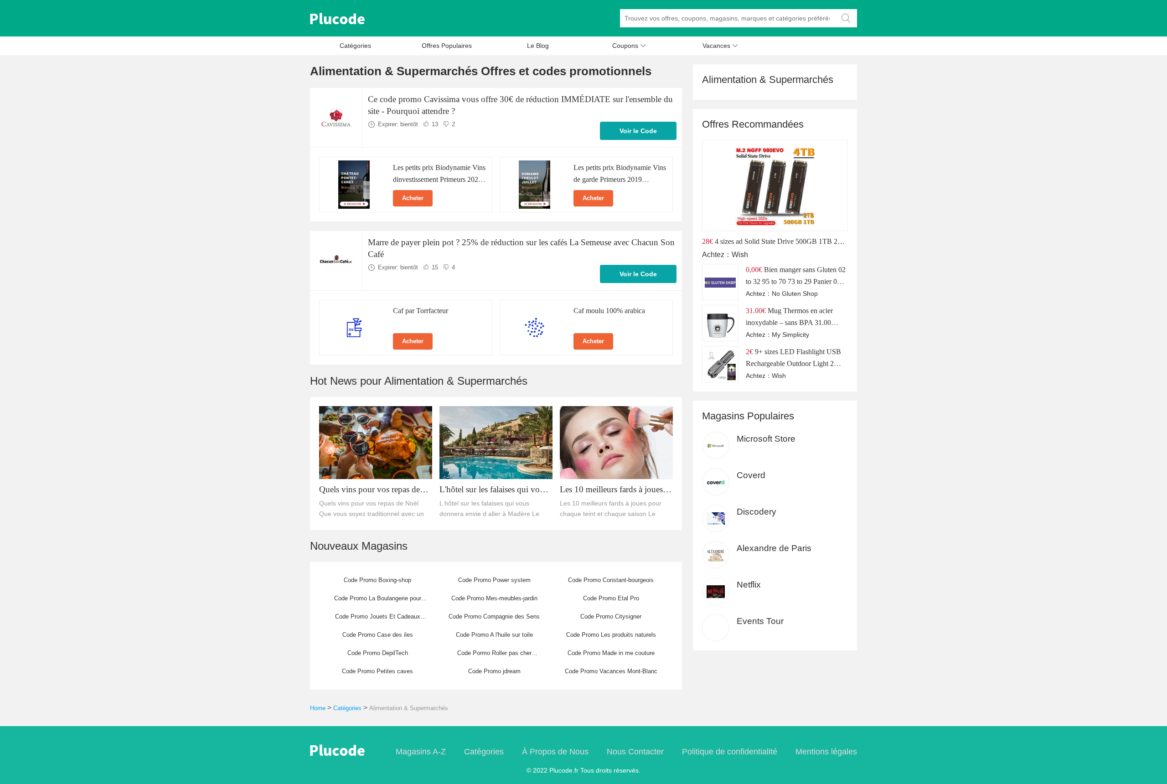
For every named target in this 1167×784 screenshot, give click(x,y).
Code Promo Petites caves (377, 671)
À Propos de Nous (555, 751)
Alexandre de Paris (774, 548)
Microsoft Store (766, 439)
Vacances (720, 45)
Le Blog (538, 45)
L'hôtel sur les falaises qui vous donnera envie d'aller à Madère (493, 490)
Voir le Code (638, 130)
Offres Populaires (447, 45)
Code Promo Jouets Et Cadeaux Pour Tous (377, 619)
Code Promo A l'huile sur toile (494, 634)
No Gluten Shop (795, 293)
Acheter (412, 198)
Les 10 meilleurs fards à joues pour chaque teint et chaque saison (611, 490)
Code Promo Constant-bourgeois (611, 580)
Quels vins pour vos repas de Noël (369, 490)
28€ (707, 241)
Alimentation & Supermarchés (408, 708)
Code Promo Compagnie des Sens (494, 616)
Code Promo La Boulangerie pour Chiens (377, 601)
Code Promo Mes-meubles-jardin (494, 598)
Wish (740, 254)
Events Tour (760, 621)
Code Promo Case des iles (377, 634)
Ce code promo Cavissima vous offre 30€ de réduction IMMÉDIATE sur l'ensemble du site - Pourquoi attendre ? (520, 105)
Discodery (756, 511)
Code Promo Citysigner (610, 616)
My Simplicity (790, 334)
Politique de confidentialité (729, 751)
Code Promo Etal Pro (611, 598)
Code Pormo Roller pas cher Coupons (494, 656)
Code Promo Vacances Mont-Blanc (611, 671)
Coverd (751, 475)
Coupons (629, 45)
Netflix (749, 584)
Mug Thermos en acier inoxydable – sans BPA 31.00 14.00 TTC (789, 322)
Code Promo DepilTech (377, 653)
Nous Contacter (635, 751)
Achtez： (717, 254)
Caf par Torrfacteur (420, 311)
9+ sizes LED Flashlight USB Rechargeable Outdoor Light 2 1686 (793, 363)
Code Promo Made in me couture (611, 653)
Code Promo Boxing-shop (377, 580)
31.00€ (756, 311)
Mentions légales (826, 751)
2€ (749, 352)
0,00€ (754, 269)
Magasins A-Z (421, 751)
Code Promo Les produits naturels (611, 634)
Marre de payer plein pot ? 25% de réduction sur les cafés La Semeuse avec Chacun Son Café (521, 248)
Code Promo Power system (494, 580)
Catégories (355, 45)
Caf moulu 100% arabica (609, 311)
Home (317, 708)
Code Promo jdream (494, 671)
